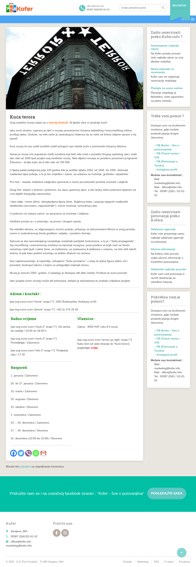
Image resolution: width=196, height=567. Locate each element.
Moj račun (179, 5)
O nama (168, 561)
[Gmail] (43, 453)
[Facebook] (13, 453)
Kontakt (127, 561)
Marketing (142, 561)
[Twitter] (21, 453)
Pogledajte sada (166, 493)
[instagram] (65, 533)
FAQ (156, 561)
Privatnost (184, 561)
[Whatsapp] (36, 453)
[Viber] (28, 453)
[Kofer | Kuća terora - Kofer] (19, 7)
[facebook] (56, 533)
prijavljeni (25, 466)
